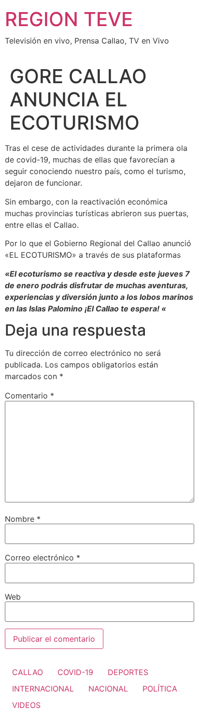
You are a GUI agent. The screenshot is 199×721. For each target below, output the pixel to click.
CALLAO (27, 672)
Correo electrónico (42, 557)
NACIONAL (108, 688)
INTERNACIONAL (43, 688)
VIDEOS (26, 705)
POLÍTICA (159, 688)
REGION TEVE (69, 19)
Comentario (29, 395)
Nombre (23, 519)
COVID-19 (75, 672)
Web (13, 597)
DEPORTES (128, 672)
